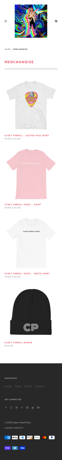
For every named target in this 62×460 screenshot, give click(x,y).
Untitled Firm (18, 428)
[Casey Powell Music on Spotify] (22, 407)
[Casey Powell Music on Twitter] (16, 407)
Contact (40, 386)
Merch (28, 386)
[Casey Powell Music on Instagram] (11, 407)
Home (8, 49)
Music (18, 386)
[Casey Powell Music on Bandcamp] (27, 407)
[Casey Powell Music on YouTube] (38, 407)
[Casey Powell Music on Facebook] (6, 407)
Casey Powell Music (21, 422)
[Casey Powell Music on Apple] (33, 407)
